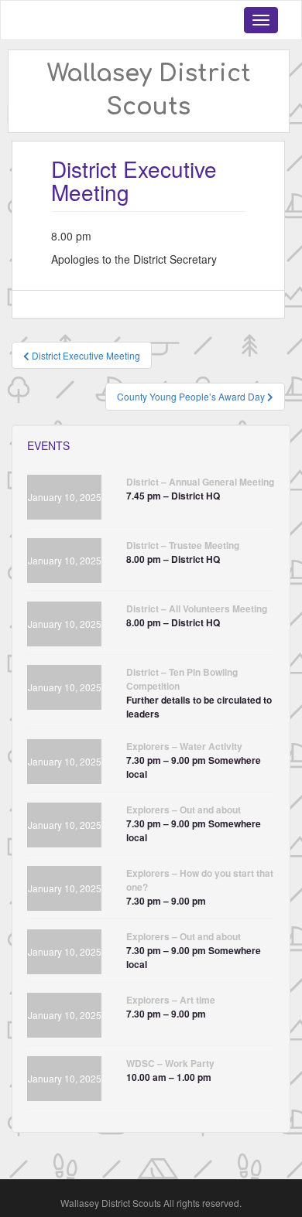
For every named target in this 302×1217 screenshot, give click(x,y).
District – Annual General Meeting (200, 482)
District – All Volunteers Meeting (196, 608)
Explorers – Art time (170, 1000)
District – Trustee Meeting (182, 545)
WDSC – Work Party (170, 1063)
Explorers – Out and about (183, 809)
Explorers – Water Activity (184, 746)
